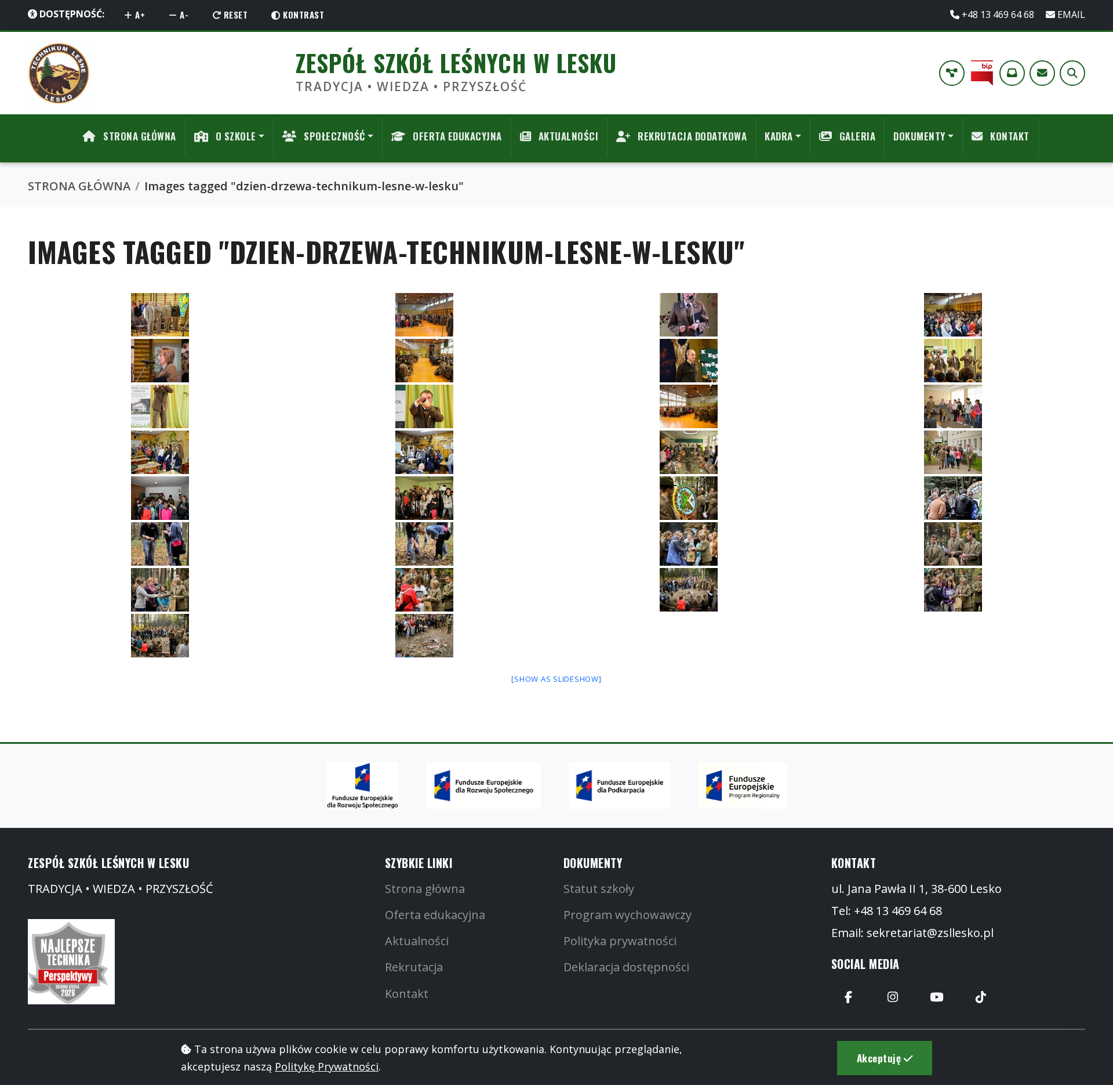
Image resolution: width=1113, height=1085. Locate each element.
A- (183, 14)
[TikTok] (980, 997)
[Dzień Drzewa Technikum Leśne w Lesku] (160, 315)
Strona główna (425, 888)
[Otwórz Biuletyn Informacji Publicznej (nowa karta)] (982, 73)
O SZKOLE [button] (234, 136)
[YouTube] (936, 997)
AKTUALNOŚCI (567, 136)
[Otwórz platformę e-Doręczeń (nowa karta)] (1012, 73)
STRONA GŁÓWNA (138, 136)
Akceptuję (880, 1057)
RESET (234, 14)
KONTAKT (1009, 136)
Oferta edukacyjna (435, 915)
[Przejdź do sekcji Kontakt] (1042, 73)
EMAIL (1070, 14)
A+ (139, 14)
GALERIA (855, 136)
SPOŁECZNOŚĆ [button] (333, 136)
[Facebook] (848, 997)
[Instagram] (892, 997)
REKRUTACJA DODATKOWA (691, 136)
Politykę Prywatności (327, 1066)
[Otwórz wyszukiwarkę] (1072, 73)
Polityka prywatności (619, 941)
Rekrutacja (414, 967)
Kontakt (406, 993)
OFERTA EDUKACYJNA (456, 136)
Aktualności (417, 941)
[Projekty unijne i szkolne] (952, 73)
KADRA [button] (779, 136)
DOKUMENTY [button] (919, 136)
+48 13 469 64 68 (997, 14)
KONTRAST (303, 14)
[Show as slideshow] (556, 679)
